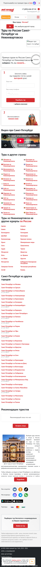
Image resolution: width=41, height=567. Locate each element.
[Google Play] (6, 501)
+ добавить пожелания (20, 104)
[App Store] (17, 501)
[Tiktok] (26, 489)
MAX (30, 3)
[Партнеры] (18, 507)
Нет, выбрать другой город (24, 26)
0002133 (35, 565)
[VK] (15, 489)
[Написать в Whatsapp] (26, 495)
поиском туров (13, 119)
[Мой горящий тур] (7, 10)
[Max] (34, 3)
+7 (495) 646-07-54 (29, 9)
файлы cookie (16, 560)
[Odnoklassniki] (20, 489)
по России (25, 221)
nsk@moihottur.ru (6, 557)
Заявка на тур (6, 17)
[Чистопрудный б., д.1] (39, 9)
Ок (32, 561)
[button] (33, 43)
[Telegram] (20, 495)
